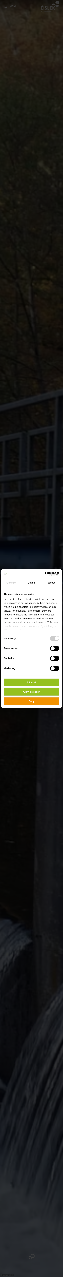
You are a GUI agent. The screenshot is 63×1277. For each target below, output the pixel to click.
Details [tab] (32, 582)
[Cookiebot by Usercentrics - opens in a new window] (45, 574)
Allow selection (31, 691)
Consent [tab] (11, 582)
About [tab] (51, 582)
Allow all (31, 682)
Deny (31, 701)
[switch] (54, 648)
